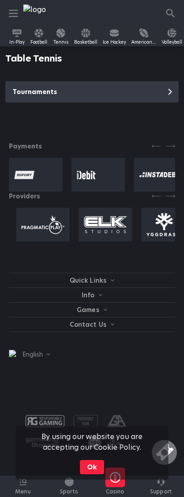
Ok (92, 467)
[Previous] (156, 146)
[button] (115, 491)
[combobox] (29, 354)
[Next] (170, 146)
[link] (43, 13)
